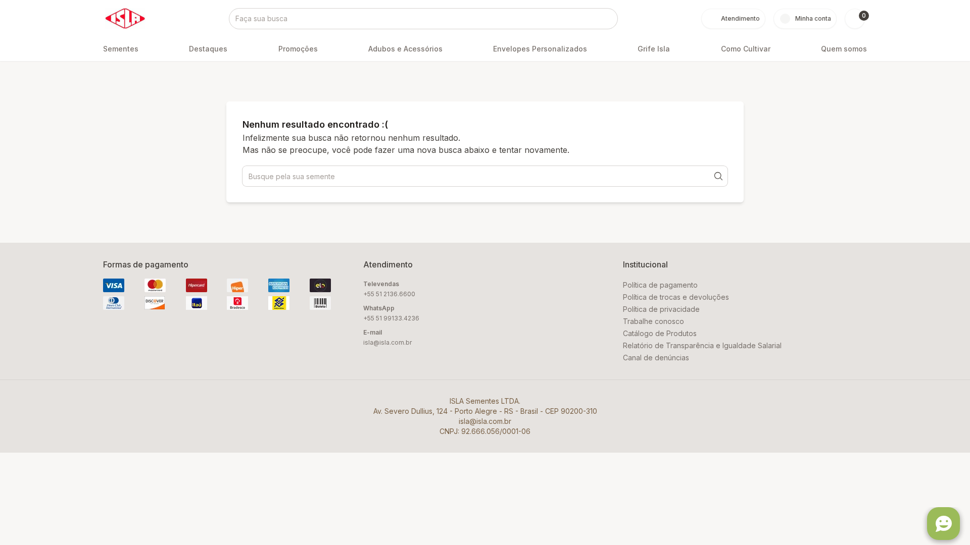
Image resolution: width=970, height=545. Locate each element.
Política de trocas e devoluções (676, 297)
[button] (855, 19)
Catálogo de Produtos (660, 333)
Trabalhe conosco (653, 321)
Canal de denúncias (656, 357)
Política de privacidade (661, 309)
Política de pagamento (660, 285)
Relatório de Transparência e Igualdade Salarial (702, 345)
